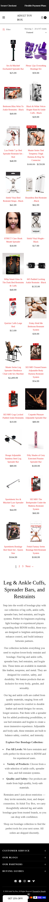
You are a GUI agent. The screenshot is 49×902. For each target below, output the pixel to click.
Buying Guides (13, 871)
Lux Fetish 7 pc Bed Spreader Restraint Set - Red (13, 153)
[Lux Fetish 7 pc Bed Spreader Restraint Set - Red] (13, 135)
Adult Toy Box (24, 17)
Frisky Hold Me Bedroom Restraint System (36, 326)
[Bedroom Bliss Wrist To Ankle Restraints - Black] (13, 91)
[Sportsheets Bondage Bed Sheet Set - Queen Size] (13, 531)
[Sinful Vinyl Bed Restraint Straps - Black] (13, 182)
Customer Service (16, 850)
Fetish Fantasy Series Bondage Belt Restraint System (36, 549)
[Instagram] (24, 881)
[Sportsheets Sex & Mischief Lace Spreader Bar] (13, 483)
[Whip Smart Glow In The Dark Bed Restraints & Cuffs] (13, 263)
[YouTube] (29, 881)
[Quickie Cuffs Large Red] (13, 307)
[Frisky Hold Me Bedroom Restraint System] (36, 307)
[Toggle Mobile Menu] (5, 18)
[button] (15, 898)
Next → (29, 566)
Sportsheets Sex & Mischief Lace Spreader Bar (13, 502)
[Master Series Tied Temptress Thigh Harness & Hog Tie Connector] (36, 135)
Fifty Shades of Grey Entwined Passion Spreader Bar (36, 458)
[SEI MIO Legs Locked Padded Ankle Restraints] (13, 399)
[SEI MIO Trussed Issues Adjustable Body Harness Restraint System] (36, 351)
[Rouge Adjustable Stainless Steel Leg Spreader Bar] (13, 439)
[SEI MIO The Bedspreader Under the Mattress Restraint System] (36, 483)
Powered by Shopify (39, 891)
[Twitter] (20, 881)
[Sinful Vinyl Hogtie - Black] (36, 223)
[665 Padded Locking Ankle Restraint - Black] (36, 263)
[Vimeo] (33, 881)
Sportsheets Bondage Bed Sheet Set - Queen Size (13, 549)
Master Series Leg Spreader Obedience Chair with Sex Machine (13, 370)
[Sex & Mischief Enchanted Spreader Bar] (13, 50)
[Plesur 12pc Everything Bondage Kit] (36, 50)
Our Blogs (10, 857)
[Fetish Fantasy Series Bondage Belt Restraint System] (36, 531)
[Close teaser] (28, 894)
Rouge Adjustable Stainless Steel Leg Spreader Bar (13, 458)
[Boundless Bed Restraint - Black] (36, 182)
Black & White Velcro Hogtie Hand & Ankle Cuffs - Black (35, 109)
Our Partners (12, 864)
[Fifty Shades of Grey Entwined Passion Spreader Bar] (36, 439)
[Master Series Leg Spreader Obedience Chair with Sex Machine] (13, 351)
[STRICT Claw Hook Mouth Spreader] (13, 223)
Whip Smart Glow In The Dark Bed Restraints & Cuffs (13, 282)
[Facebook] (15, 881)
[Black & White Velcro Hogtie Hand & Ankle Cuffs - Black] (36, 91)
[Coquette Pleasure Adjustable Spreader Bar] (36, 399)
